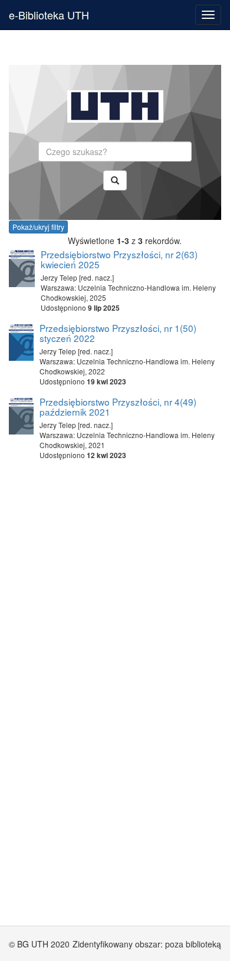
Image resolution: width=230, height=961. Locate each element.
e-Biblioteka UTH (49, 14)
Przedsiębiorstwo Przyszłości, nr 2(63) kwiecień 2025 (119, 259)
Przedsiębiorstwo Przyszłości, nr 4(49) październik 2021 (118, 406)
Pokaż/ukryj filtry (38, 227)
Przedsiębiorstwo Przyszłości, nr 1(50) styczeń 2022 (118, 332)
